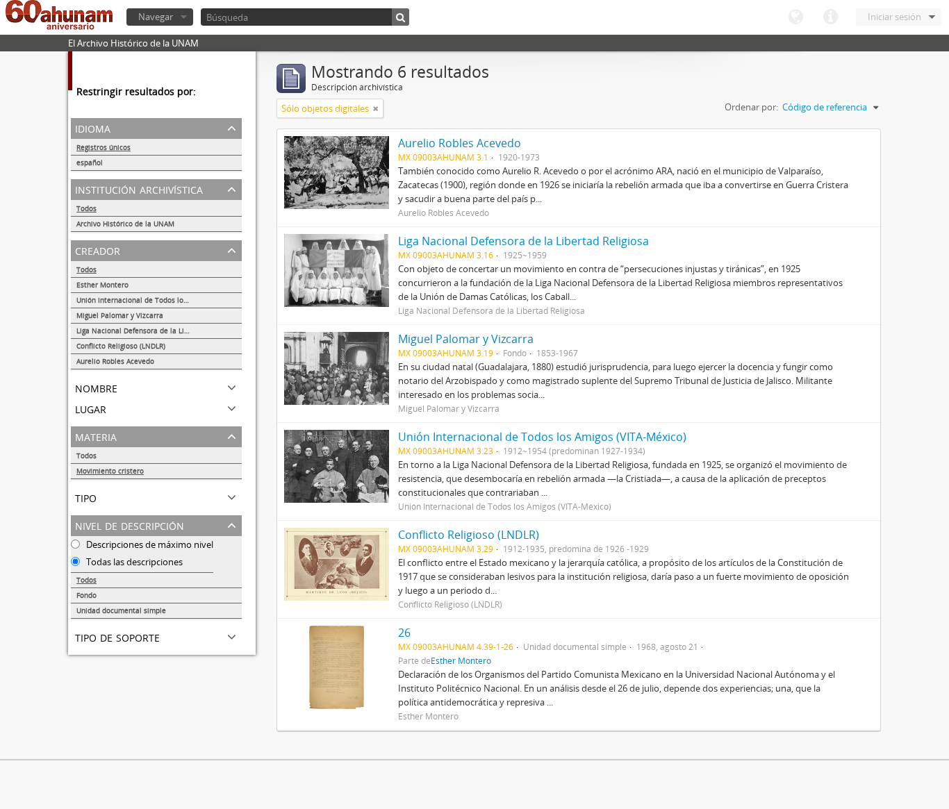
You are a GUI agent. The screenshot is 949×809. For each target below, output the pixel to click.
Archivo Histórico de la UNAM (125, 223)
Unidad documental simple (121, 610)
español (89, 162)
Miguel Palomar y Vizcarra (119, 315)
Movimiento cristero (110, 471)
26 (404, 632)
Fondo (86, 595)
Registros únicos (103, 147)
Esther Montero (102, 285)
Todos (86, 208)
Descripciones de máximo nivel (148, 544)
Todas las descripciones (133, 562)
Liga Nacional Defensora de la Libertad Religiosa (157, 330)
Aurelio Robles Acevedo (115, 361)
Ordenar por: (751, 107)
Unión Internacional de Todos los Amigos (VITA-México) (159, 300)
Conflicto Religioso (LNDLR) (120, 346)
